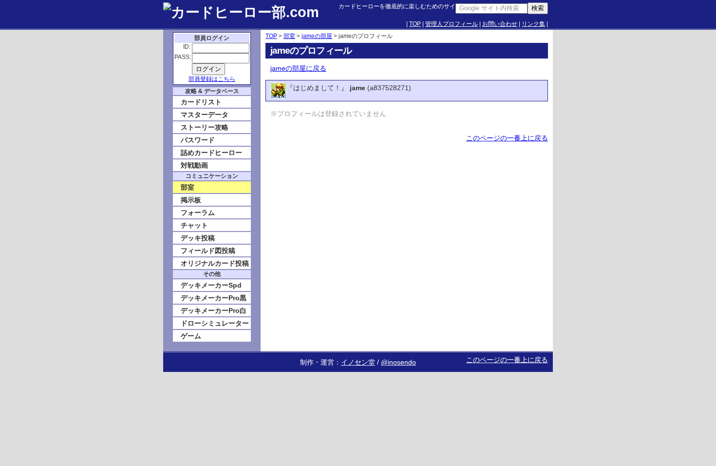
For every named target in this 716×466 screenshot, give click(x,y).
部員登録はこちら (211, 79)
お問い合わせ (499, 23)
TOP (415, 23)
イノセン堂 (358, 362)
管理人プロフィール (451, 23)
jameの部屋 (316, 36)
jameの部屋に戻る (298, 68)
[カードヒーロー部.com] (251, 14)
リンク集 (533, 23)
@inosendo (398, 362)
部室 (289, 36)
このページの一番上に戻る (507, 138)
